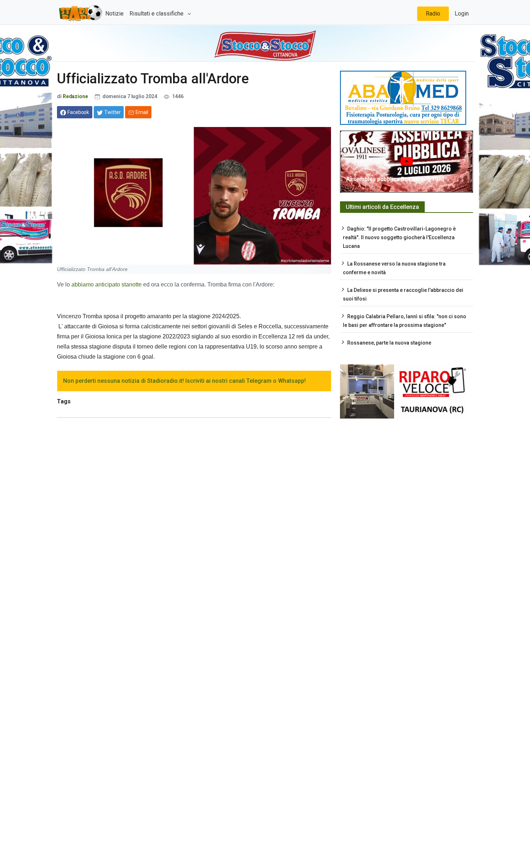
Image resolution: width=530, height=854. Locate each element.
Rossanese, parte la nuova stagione (389, 343)
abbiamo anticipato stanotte (106, 284)
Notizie (114, 13)
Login (462, 13)
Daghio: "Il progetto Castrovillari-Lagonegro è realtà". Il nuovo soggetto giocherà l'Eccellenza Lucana (399, 237)
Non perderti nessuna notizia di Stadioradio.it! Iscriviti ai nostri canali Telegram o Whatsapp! (184, 380)
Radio (433, 13)
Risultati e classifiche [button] (157, 13)
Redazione (75, 96)
